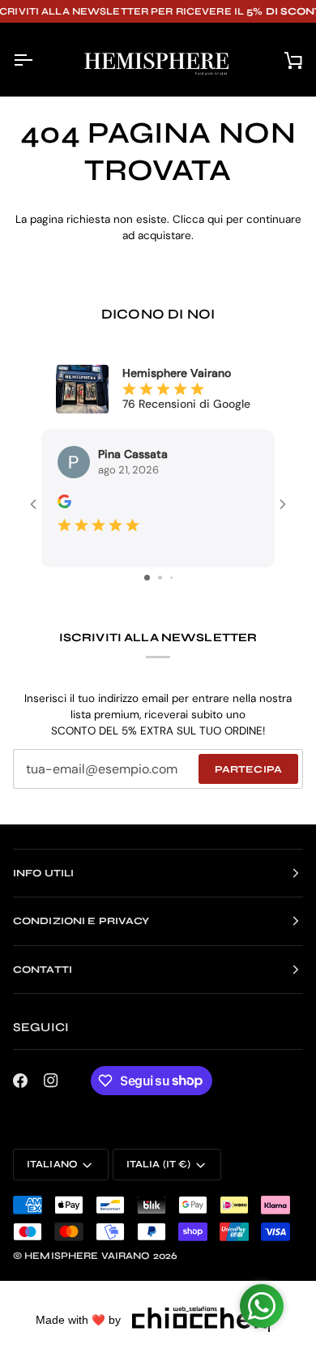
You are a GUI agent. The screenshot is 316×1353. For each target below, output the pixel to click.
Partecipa (248, 768)
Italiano (52, 1164)
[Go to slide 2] (160, 577)
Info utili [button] (43, 872)
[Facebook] (20, 1080)
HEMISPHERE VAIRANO (87, 1255)
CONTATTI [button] (42, 968)
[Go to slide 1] (147, 577)
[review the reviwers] (64, 501)
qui (215, 219)
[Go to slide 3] (171, 577)
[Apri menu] (37, 59)
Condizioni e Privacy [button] (81, 920)
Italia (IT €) (158, 1164)
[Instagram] (51, 1080)
